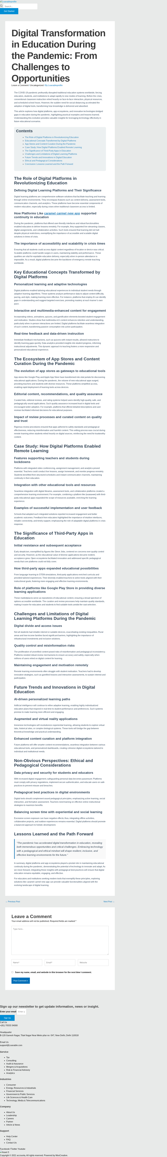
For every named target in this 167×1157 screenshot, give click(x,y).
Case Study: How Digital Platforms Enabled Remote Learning (53, 147)
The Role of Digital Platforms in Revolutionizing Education (52, 137)
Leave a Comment (19, 85)
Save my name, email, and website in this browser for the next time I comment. (53, 972)
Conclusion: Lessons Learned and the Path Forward (49, 164)
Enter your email (8, 1011)
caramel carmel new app (62, 213)
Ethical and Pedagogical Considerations (43, 161)
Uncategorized (37, 85)
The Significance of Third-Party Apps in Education (48, 151)
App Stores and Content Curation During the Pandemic (50, 144)
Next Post (109, 902)
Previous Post (12, 902)
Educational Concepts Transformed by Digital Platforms (50, 141)
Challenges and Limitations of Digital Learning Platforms (51, 154)
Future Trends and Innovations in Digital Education (48, 157)
